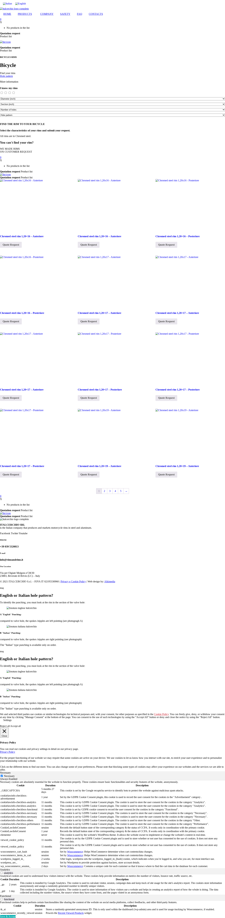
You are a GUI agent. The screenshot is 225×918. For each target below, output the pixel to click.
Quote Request (11, 244)
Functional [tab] (5, 896)
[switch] (2, 873)
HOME (7, 14)
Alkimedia (109, 581)
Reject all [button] (5, 726)
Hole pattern (6, 76)
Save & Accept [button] (8, 916)
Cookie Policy (161, 714)
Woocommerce (75, 851)
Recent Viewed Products (71, 913)
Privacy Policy (7, 752)
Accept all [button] (15, 726)
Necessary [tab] (5, 772)
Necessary (9, 776)
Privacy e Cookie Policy (73, 581)
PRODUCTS (25, 14)
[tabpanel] (112, 824)
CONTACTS (96, 14)
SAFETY (65, 14)
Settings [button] (7, 720)
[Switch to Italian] (7, 3)
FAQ (79, 14)
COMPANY (47, 14)
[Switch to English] (21, 3)
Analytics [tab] (5, 869)
